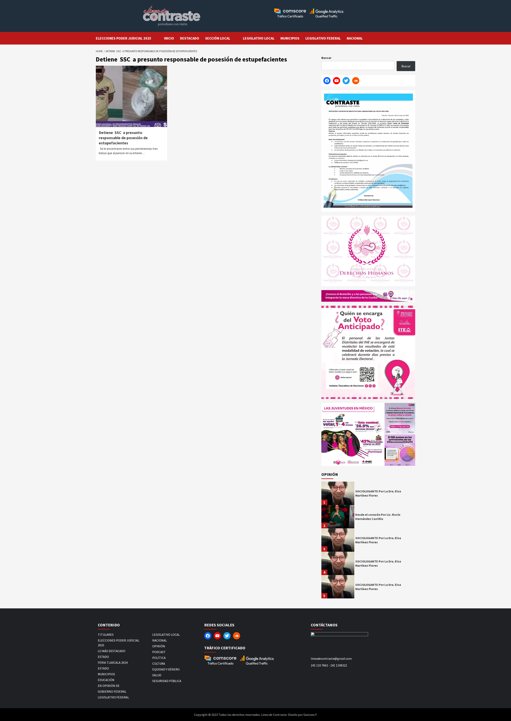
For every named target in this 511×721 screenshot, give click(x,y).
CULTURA (158, 663)
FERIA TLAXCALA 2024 (113, 662)
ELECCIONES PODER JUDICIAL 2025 (123, 38)
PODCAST (159, 652)
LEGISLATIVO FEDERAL (323, 38)
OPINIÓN (158, 646)
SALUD (156, 675)
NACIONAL (355, 38)
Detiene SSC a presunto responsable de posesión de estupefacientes (123, 137)
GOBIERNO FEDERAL (112, 691)
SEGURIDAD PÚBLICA (166, 681)
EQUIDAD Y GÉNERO (166, 669)
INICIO (169, 38)
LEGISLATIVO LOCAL (258, 38)
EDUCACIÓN (106, 680)
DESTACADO (189, 38)
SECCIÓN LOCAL (217, 38)
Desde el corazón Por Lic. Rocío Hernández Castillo (377, 517)
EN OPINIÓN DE (109, 686)
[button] (352, 434)
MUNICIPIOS (289, 38)
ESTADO (103, 657)
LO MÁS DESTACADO (111, 651)
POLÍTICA (159, 658)
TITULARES (106, 635)
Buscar (326, 58)
